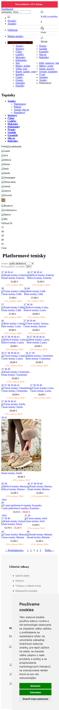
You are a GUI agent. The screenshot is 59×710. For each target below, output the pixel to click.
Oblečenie (13, 30)
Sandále (43, 48)
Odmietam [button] (35, 692)
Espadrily (44, 51)
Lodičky (20, 54)
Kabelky (20, 74)
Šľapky (43, 46)
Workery (20, 48)
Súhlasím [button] (35, 686)
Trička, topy (22, 68)
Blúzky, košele (23, 66)
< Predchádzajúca (14, 550)
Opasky (19, 80)
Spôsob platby (22, 575)
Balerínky (44, 57)
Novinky (12, 20)
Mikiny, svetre (46, 66)
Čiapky (19, 77)
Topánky (12, 23)
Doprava (19, 580)
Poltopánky (21, 60)
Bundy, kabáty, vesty (26, 71)
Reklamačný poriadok (26, 590)
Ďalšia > (49, 550)
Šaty (18, 63)
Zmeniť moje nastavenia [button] (35, 699)
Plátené (17, 106)
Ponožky (20, 85)
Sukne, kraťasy (46, 68)
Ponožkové (19, 112)
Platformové (20, 104)
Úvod (42, 74)
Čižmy (19, 51)
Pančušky (20, 83)
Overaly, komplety (48, 71)
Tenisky (19, 46)
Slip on (42, 54)
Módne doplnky (15, 36)
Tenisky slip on (21, 109)
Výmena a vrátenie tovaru (28, 585)
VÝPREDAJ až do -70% (20, 42)
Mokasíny (20, 57)
